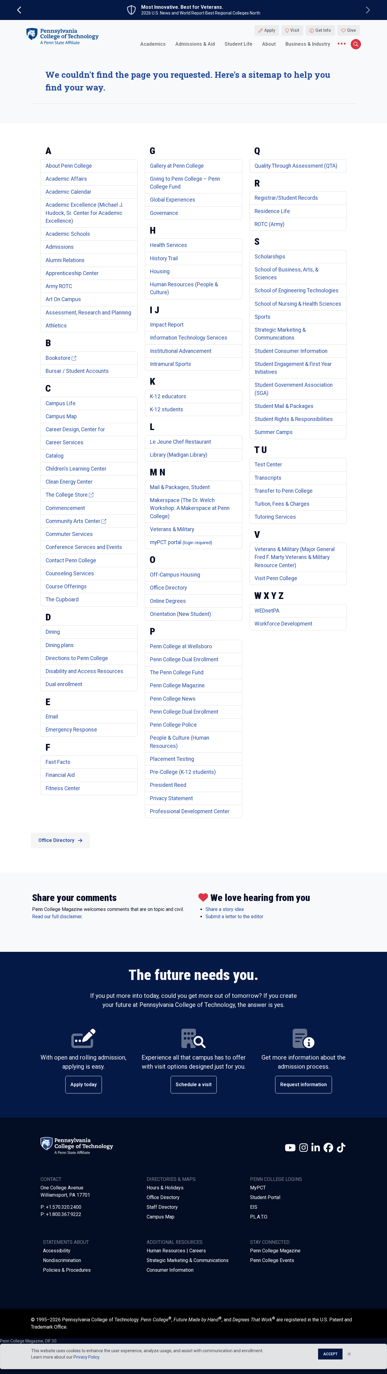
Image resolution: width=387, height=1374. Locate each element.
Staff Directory (162, 1207)
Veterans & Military (172, 529)
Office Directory (168, 588)
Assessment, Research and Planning (88, 313)
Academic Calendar (68, 192)
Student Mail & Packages (284, 406)
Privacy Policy (86, 1357)
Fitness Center (63, 788)
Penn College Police (173, 725)
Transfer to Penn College (284, 491)
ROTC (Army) (270, 224)
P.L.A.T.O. (259, 1217)
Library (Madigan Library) (178, 455)
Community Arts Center (73, 521)
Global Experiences (172, 200)
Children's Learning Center (76, 469)
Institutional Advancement (180, 351)
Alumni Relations (65, 260)
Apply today (83, 1084)
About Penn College (69, 166)
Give (351, 30)
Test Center (268, 465)
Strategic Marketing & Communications (188, 1260)
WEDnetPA (267, 611)
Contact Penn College (71, 560)
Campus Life (61, 403)
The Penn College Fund (176, 672)
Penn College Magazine (177, 685)
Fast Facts (58, 762)
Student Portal (265, 1197)
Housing (160, 271)
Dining (53, 632)
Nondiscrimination (62, 1260)
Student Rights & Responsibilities (294, 419)
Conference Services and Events (84, 547)
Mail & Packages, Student (180, 487)
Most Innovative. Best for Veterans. (182, 7)
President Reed (168, 785)
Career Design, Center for (75, 429)
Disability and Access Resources (84, 671)
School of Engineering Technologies (297, 291)
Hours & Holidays (165, 1188)
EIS (253, 1207)
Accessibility (56, 1251)
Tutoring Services (275, 517)
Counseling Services (70, 573)
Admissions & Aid (195, 44)
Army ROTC (59, 286)
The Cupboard (62, 600)
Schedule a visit (194, 1084)
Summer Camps (274, 432)
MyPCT (258, 1188)
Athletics (56, 326)
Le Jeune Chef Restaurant (180, 442)
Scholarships (270, 257)
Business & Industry (307, 44)
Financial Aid (60, 775)
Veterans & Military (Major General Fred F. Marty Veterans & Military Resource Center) (295, 557)
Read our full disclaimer (57, 916)
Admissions (60, 247)
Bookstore (58, 358)
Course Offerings (66, 586)
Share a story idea (225, 909)
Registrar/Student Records (286, 198)
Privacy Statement (171, 798)
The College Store (67, 495)
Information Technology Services (188, 338)
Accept (330, 1354)
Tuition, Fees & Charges (282, 504)
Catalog (54, 456)
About (269, 44)
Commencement (65, 508)
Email (52, 717)
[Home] (62, 36)
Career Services (64, 442)
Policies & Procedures (67, 1270)
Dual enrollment (64, 684)
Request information (303, 1084)
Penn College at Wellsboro (181, 646)
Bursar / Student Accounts (77, 371)
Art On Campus (63, 299)
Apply (269, 30)
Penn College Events (272, 1260)
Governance (164, 213)
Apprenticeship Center (72, 273)
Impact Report (167, 325)
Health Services (168, 245)
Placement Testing (172, 759)
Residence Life (272, 211)
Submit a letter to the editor (234, 916)
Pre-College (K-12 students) (183, 772)
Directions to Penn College (77, 658)
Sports (263, 317)
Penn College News (173, 699)
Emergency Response (71, 730)
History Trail (164, 258)
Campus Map (61, 416)
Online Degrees (168, 601)
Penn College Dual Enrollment (184, 659)
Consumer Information (170, 1270)
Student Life (238, 44)
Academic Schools (68, 234)
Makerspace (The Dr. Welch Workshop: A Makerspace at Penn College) (189, 508)
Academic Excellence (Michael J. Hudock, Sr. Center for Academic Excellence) (84, 213)
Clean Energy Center (69, 482)
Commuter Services (69, 534)
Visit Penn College (276, 578)
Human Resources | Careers (176, 1251)
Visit (294, 30)
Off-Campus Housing (175, 575)
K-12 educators (168, 396)
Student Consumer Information (291, 351)
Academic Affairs (66, 179)
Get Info (323, 30)
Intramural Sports (170, 364)
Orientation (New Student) (180, 614)
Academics (153, 44)
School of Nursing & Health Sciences (298, 304)
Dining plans (60, 645)
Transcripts (268, 478)
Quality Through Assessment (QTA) (296, 166)
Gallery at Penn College (177, 166)
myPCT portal (181, 542)
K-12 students (166, 409)
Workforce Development (283, 624)
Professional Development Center (189, 811)
